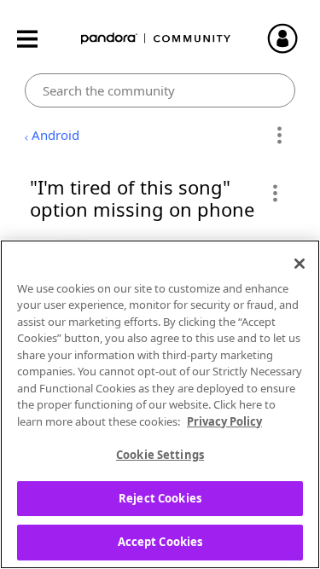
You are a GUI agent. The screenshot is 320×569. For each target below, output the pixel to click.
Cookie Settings (160, 454)
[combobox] (160, 90)
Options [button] (279, 135)
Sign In (290, 38)
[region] (160, 404)
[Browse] (36, 39)
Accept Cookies (160, 541)
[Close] (299, 263)
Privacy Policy (224, 421)
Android (55, 134)
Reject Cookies (160, 498)
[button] (274, 193)
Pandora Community (156, 39)
